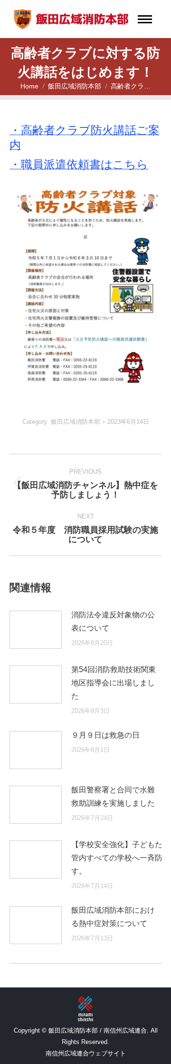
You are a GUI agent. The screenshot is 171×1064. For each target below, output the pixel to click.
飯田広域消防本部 (75, 421)
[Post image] (36, 630)
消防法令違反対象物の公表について (113, 621)
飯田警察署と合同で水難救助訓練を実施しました (113, 796)
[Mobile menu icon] (145, 19)
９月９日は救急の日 (105, 735)
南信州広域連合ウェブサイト (86, 1053)
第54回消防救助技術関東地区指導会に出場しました (113, 682)
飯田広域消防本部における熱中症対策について (113, 916)
